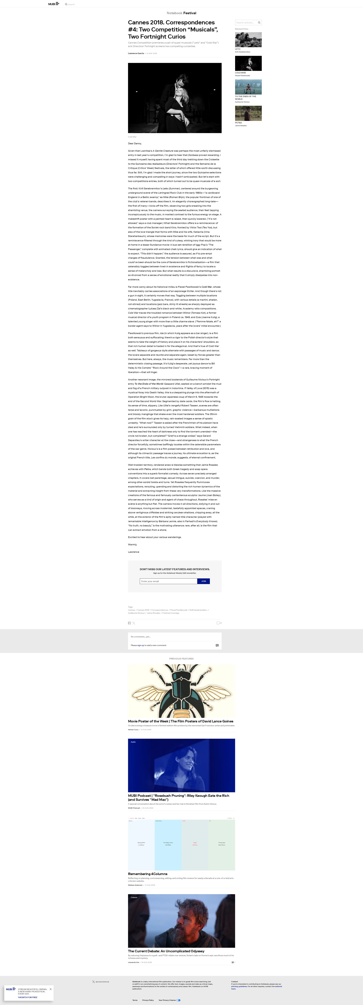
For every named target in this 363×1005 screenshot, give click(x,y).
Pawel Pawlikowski (178, 610)
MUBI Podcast (134, 808)
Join (203, 581)
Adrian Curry (133, 729)
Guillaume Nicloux (136, 613)
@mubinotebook (102, 982)
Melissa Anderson (135, 885)
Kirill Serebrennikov (198, 610)
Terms (134, 1000)
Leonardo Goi (133, 962)
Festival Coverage (170, 613)
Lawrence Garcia (136, 53)
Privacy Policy (148, 1000)
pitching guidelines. (239, 986)
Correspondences (159, 610)
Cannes (131, 610)
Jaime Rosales (153, 613)
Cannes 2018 (143, 610)
